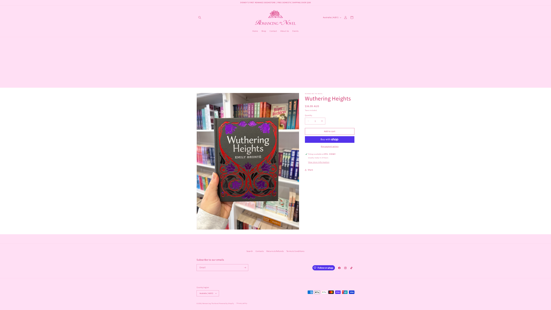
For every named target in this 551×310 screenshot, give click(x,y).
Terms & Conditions (295, 251)
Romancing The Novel (210, 303)
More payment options (329, 146)
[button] (200, 17)
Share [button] (310, 169)
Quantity (308, 115)
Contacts (260, 251)
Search (250, 251)
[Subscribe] (245, 267)
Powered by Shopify (226, 303)
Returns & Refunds (275, 251)
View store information (318, 162)
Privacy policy (242, 303)
